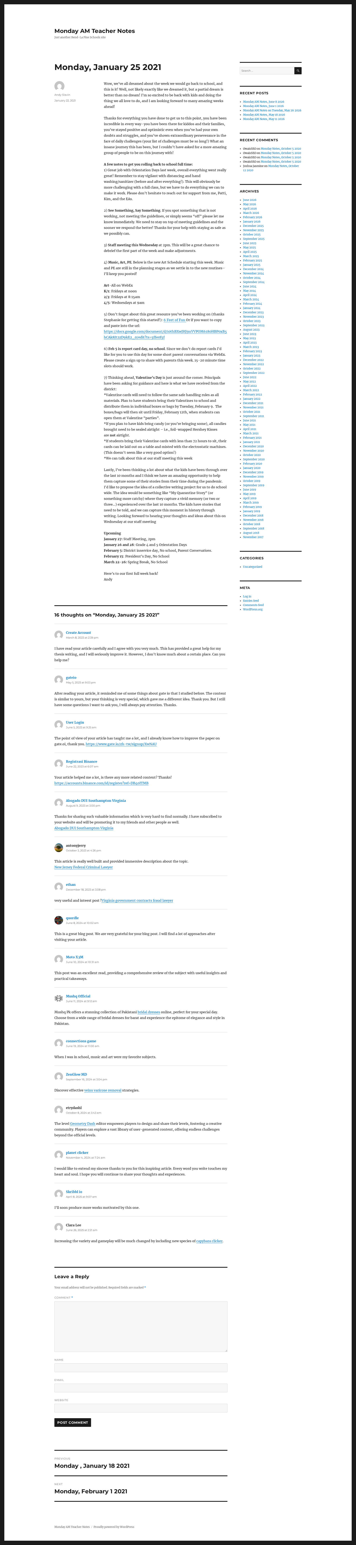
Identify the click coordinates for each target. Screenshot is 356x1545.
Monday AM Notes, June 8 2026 (263, 102)
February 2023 (252, 351)
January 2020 (251, 468)
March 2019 (251, 502)
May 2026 (249, 204)
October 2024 (252, 278)
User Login (75, 722)
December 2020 (253, 446)
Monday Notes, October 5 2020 (281, 148)
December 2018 (253, 515)
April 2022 (250, 386)
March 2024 (251, 299)
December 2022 (253, 360)
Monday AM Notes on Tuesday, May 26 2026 (272, 110)
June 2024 (249, 286)
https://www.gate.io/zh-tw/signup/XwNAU (121, 744)
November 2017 (253, 537)
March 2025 (251, 256)
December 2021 (253, 403)
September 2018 (253, 528)
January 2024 (251, 308)
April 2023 (249, 342)
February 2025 (252, 260)
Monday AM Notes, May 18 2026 (264, 115)
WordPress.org (253, 609)
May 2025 (249, 247)
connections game (81, 1041)
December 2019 (253, 472)
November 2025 (253, 230)
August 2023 (251, 329)
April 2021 (249, 429)
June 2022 (249, 377)
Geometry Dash (82, 1124)
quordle (72, 918)
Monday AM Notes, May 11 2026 (264, 119)
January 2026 (252, 221)
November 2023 (253, 316)
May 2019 (249, 494)
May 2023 (249, 338)
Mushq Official (78, 996)
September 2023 (253, 325)
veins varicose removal (102, 1090)
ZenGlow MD (76, 1074)
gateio (71, 677)
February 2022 (252, 394)
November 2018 (253, 520)
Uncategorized (252, 567)
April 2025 (250, 252)
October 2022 (252, 368)
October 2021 (251, 412)
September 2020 (254, 459)
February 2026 (252, 217)
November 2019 (253, 476)
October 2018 (251, 524)
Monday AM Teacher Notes (94, 30)
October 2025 (252, 234)
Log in (247, 596)
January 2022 (251, 399)
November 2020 (253, 450)
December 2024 (253, 269)
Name (59, 1359)
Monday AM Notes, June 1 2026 (263, 106)
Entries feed (251, 601)
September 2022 (254, 373)
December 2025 (253, 226)
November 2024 (253, 273)
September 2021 (253, 416)
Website (61, 1400)
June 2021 (249, 420)
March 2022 (251, 390)
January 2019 (251, 511)
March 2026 (251, 213)
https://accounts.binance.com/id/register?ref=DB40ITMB (101, 783)
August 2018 (251, 533)
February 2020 (252, 463)
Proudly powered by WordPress (114, 1527)
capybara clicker (209, 1241)
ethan (71, 885)
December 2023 (253, 312)
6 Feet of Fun (175, 320)
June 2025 (249, 243)
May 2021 (249, 425)
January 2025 (251, 265)
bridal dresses (149, 1012)
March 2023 (251, 347)
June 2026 (249, 200)
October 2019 (251, 481)
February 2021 (252, 438)
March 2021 (251, 433)
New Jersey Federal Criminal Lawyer (83, 867)
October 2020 (252, 455)
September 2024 (254, 282)
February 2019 (252, 507)
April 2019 (249, 498)
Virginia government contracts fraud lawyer (137, 900)
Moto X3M (74, 957)
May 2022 (249, 381)
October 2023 (251, 321)
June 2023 (249, 334)
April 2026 (250, 208)
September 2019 (253, 485)
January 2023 (251, 355)
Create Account (78, 633)
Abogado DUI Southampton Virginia (96, 801)
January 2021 (251, 442)
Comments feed (253, 605)
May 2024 (249, 291)
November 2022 (253, 364)
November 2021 (253, 407)
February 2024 (252, 304)
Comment (63, 1297)
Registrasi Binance (81, 761)
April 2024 (250, 295)
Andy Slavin (62, 94)
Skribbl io (74, 1192)
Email (59, 1380)
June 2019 (249, 489)
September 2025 (254, 239)
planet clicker (77, 1153)
